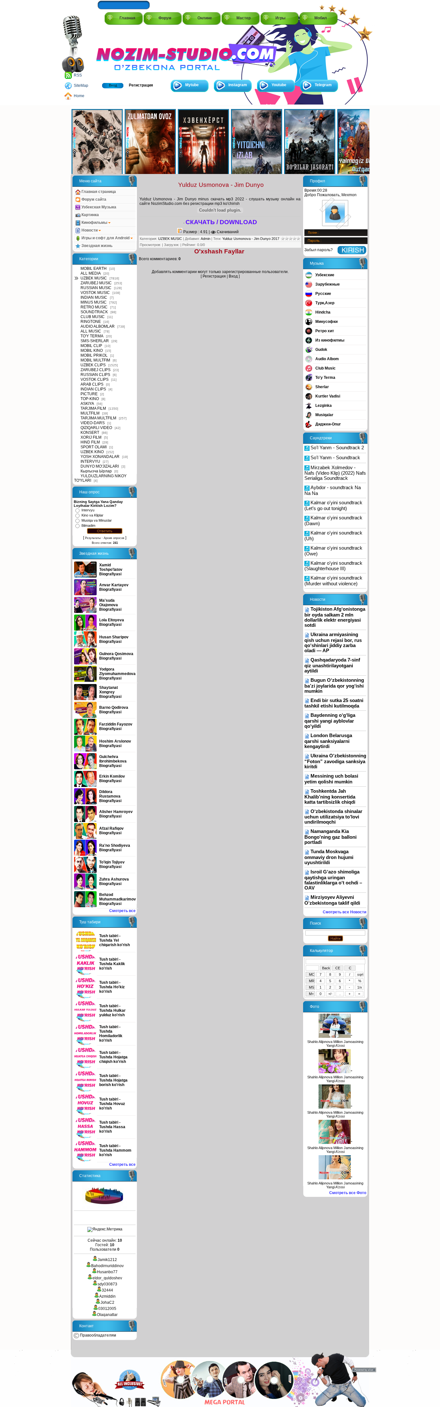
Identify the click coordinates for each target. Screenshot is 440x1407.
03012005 (107, 1308)
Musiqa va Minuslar (96, 520)
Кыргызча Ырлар (96, 471)
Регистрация (141, 85)
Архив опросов (114, 538)
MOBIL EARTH (94, 268)
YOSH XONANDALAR (100, 456)
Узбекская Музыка (98, 207)
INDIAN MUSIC (94, 297)
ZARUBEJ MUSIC (96, 283)
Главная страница (98, 191)
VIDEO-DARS (93, 423)
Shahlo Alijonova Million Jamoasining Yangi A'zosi (335, 1043)
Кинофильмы (94, 222)
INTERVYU (90, 461)
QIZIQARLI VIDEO (96, 427)
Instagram (237, 85)
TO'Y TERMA (92, 336)
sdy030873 (107, 1284)
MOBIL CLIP (91, 345)
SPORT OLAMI (94, 447)
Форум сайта (93, 199)
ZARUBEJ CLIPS (95, 370)
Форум (164, 18)
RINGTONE (91, 321)
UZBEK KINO (92, 452)
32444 (107, 1290)
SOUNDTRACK (94, 312)
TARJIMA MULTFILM (98, 418)
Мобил (320, 18)
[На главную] (125, 52)
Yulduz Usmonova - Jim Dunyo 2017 (250, 239)
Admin (205, 239)
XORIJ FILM (91, 437)
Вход (113, 85)
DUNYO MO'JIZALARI (100, 466)
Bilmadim (88, 525)
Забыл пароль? (318, 250)
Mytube (192, 85)
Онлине (204, 18)
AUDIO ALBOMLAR (98, 326)
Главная (127, 18)
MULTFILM (90, 413)
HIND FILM (90, 442)
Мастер (243, 18)
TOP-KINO (90, 399)
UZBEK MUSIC (94, 278)
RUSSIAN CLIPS (95, 374)
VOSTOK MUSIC (95, 292)
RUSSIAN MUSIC (96, 288)
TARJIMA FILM (93, 408)
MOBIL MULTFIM (95, 360)
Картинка (90, 215)
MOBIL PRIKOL (94, 355)
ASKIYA (87, 403)
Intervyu (87, 510)
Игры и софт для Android (105, 238)
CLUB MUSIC (93, 317)
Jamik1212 (107, 1259)
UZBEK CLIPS (93, 365)
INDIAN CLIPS (93, 389)
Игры (280, 18)
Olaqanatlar (107, 1314)
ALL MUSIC (91, 331)
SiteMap (81, 85)
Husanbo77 (107, 1272)
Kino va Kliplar (92, 515)
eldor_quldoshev (107, 1278)
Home (79, 96)
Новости (90, 230)
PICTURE (89, 394)
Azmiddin (107, 1296)
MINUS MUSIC (94, 302)
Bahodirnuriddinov (107, 1266)
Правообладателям (97, 1335)
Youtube (279, 85)
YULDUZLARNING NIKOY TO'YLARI (100, 478)
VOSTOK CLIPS (95, 379)
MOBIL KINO (92, 350)
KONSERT (90, 432)
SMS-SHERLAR (95, 341)
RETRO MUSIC (94, 307)
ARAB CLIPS (92, 384)
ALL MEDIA (91, 273)
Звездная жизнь (96, 245)
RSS (78, 75)
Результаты (92, 538)
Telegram (323, 85)
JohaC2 (107, 1302)
